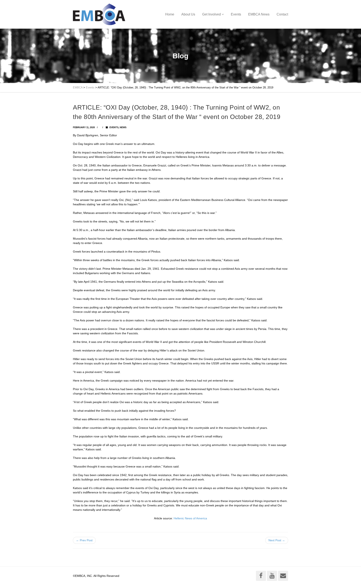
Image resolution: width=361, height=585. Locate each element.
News (123, 127)
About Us (188, 14)
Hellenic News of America (190, 518)
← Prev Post (84, 540)
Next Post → (276, 540)
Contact (282, 14)
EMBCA (78, 87)
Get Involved (211, 14)
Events (236, 14)
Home (169, 14)
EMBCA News (258, 14)
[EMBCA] (99, 14)
